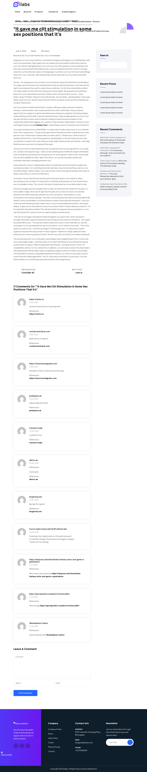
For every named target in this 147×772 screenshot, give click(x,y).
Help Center (53, 738)
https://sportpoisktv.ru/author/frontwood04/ (59, 605)
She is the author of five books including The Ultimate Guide (113, 163)
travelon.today (35, 442)
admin (33, 51)
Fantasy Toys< (42, 125)
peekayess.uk (35, 410)
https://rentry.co (36, 314)
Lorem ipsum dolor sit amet (111, 92)
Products (39, 12)
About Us (27, 12)
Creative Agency (69, 12)
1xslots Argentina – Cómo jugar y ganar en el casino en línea (83, 31)
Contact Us (53, 12)
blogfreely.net (35, 511)
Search (104, 55)
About (50, 734)
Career (51, 742)
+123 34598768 (81, 750)
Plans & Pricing (54, 747)
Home (17, 12)
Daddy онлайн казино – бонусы (86, 21)
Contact (51, 751)
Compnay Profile (55, 729)
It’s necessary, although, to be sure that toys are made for (112, 153)
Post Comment (25, 693)
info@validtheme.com (84, 742)
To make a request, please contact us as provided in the (113, 186)
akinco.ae (33, 479)
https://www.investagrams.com (43, 378)
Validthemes (92, 769)
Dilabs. (65, 769)
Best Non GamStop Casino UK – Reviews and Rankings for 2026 (42, 21)
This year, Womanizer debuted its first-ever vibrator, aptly (112, 176)
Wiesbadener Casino (55, 635)
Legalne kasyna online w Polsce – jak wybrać (34, 31)
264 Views (45, 51)
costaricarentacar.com (39, 346)
